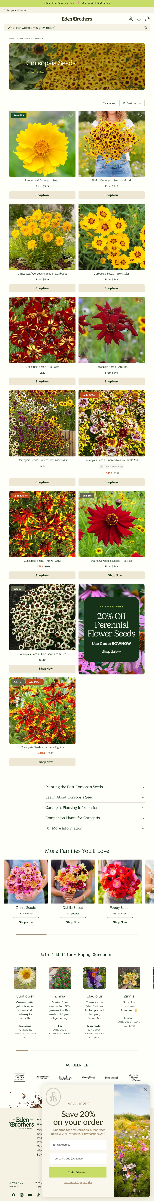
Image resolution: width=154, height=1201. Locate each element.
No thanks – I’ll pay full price (78, 1182)
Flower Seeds (23, 38)
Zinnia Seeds (26, 907)
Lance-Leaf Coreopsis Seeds (42, 180)
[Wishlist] (139, 19)
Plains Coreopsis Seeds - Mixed (111, 180)
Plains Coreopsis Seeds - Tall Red (111, 560)
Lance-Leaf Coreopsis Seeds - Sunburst (42, 273)
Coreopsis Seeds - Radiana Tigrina (42, 747)
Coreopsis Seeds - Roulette (42, 367)
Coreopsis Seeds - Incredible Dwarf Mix (42, 460)
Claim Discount (78, 1172)
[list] (77, 1004)
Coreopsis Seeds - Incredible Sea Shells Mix (111, 460)
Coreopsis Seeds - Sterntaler (112, 273)
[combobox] (77, 27)
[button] (6, 19)
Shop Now (42, 195)
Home (11, 38)
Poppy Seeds (120, 907)
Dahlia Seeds (73, 907)
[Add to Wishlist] (70, 115)
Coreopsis (38, 38)
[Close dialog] (145, 1089)
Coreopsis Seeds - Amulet (112, 367)
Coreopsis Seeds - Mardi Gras (42, 560)
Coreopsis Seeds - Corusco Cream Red (42, 654)
